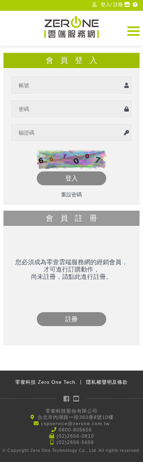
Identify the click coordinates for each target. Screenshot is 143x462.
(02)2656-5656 (75, 442)
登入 (105, 4)
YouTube (77, 398)
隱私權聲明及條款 (107, 382)
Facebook (66, 398)
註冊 (118, 4)
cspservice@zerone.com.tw (75, 423)
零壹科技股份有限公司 (71, 411)
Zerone (71, 27)
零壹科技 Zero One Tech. (46, 382)
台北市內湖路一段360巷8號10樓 (75, 417)
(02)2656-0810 (75, 436)
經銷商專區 (127, 4)
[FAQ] (136, 4)
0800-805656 (75, 429)
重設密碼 (71, 194)
